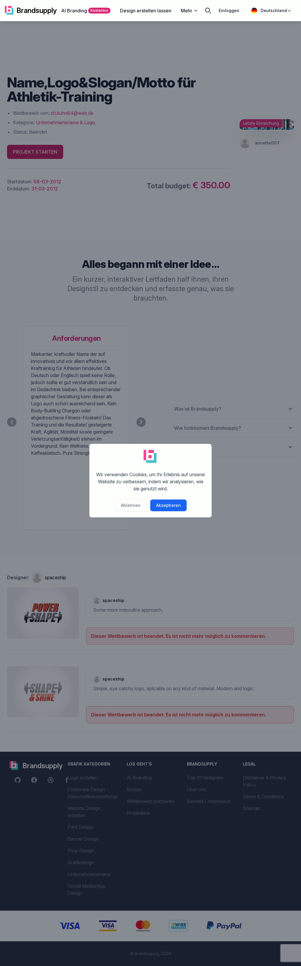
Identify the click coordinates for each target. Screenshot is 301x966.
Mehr (186, 11)
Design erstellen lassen (145, 11)
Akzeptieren (168, 505)
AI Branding (84, 11)
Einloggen (229, 10)
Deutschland (274, 10)
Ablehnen (131, 505)
